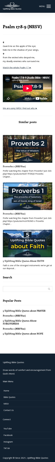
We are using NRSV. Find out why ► (20, 108)
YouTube (8, 428)
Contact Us (9, 410)
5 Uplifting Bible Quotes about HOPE (23, 333)
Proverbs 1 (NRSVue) (14, 213)
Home (6, 390)
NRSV (6, 403)
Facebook (8, 435)
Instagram (8, 441)
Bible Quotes (9, 397)
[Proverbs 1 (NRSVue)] (27, 196)
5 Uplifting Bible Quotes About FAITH (23, 260)
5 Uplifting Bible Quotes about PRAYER (24, 310)
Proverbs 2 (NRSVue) (14, 166)
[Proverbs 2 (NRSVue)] (27, 149)
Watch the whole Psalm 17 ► (17, 67)
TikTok (7, 448)
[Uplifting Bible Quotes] (12, 6)
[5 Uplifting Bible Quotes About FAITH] (27, 243)
